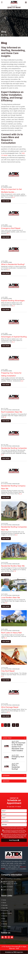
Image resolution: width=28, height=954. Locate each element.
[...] (13, 197)
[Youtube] (11, 937)
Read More (6, 201)
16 (14, 725)
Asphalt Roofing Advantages (13, 301)
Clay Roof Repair (8, 671)
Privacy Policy (7, 828)
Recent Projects (7, 913)
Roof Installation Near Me (11, 412)
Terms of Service (17, 828)
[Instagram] (8, 937)
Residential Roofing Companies (14, 448)
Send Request (13, 840)
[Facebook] (2, 937)
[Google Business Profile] (5, 937)
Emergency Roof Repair (11, 228)
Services (4, 905)
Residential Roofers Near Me (13, 566)
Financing (5, 910)
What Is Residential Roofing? (13, 264)
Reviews (4, 916)
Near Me (5, 908)
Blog (3, 918)
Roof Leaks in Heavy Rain (11, 633)
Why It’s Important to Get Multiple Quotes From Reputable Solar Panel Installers (18, 747)
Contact (4, 921)
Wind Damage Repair (10, 707)
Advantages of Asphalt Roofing (14, 337)
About (4, 902)
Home (4, 900)
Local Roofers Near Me (10, 597)
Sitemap (4, 924)
